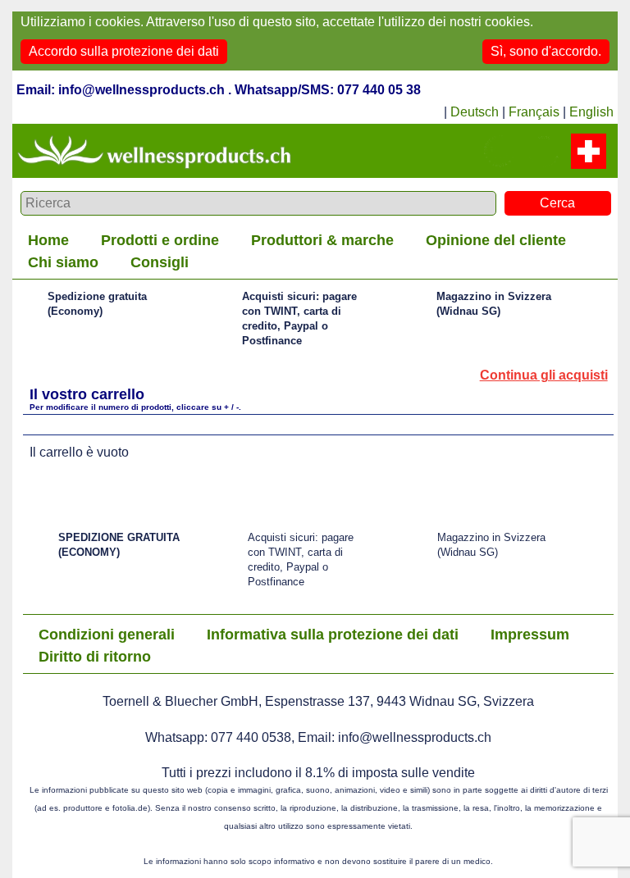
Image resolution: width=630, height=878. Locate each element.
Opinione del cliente (496, 240)
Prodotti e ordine (160, 240)
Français (534, 112)
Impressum (530, 634)
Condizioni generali (107, 634)
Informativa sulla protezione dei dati (333, 634)
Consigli (159, 262)
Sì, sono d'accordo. (546, 51)
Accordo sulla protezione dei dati (124, 51)
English (591, 112)
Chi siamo (63, 262)
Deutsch (474, 112)
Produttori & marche (322, 240)
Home (48, 240)
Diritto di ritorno (95, 656)
